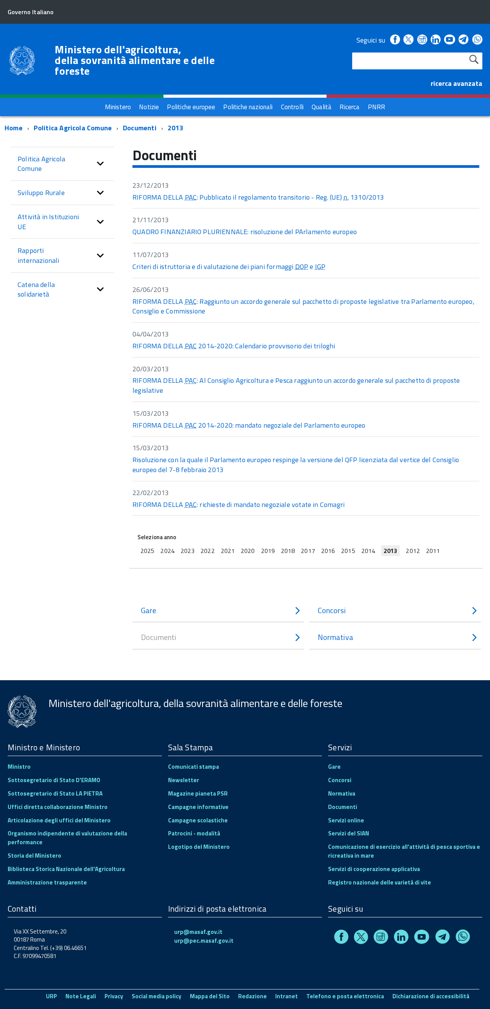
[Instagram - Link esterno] (422, 40)
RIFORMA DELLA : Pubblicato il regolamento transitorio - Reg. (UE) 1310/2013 (258, 197)
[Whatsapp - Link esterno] (477, 40)
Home (14, 128)
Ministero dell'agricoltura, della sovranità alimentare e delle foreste (135, 60)
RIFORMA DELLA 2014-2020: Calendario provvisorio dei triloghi (233, 346)
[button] (100, 163)
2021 (228, 550)
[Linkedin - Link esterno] (436, 40)
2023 (187, 550)
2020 (248, 550)
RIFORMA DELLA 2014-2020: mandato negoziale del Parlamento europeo (248, 425)
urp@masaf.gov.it (198, 931)
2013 (175, 128)
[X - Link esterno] (408, 40)
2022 (207, 550)
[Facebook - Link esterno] (395, 40)
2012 (413, 550)
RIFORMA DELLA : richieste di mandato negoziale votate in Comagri (238, 504)
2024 (167, 550)
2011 (433, 550)
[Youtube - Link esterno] (449, 40)
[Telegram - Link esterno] (464, 40)
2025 (147, 550)
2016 (328, 550)
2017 (308, 550)
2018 (288, 550)
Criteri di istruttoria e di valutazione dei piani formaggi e (228, 266)
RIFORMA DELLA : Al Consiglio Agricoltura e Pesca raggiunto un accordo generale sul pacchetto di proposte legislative (296, 385)
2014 (368, 550)
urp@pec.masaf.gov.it (204, 940)
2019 (268, 550)
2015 (348, 550)
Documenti (140, 128)
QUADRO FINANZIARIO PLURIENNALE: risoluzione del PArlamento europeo (244, 231)
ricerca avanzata (456, 83)
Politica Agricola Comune (73, 128)
